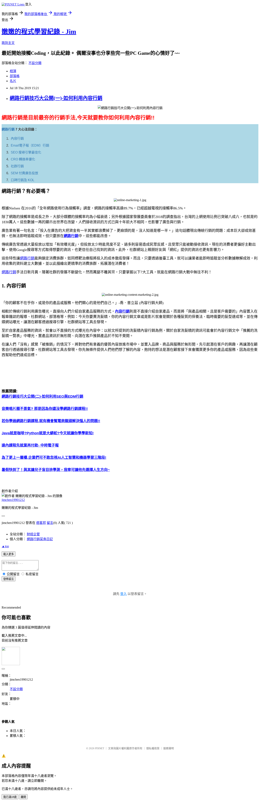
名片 (13, 81)
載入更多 (8, 554)
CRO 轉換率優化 (23, 159)
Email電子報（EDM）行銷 (30, 145)
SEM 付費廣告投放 (24, 173)
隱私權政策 (152, 748)
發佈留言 (8, 578)
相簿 (13, 71)
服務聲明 (168, 748)
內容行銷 (17, 138)
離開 (23, 796)
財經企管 (33, 534)
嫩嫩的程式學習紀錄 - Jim (39, 31)
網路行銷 (8, 129)
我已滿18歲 (10, 796)
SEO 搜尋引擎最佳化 (26, 152)
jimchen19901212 (13, 500)
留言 (50, 523)
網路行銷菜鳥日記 (40, 539)
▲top (5, 546)
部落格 (15, 76)
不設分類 (34, 63)
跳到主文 (8, 43)
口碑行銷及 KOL (22, 180)
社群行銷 (17, 166)
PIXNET (99, 748)
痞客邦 (41, 523)
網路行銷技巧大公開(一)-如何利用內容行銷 (56, 98)
